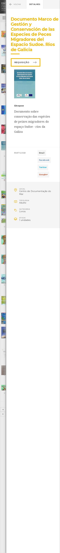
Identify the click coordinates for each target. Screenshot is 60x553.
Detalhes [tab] (34, 4)
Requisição (21, 62)
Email (42, 153)
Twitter (43, 167)
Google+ (43, 174)
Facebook (44, 160)
